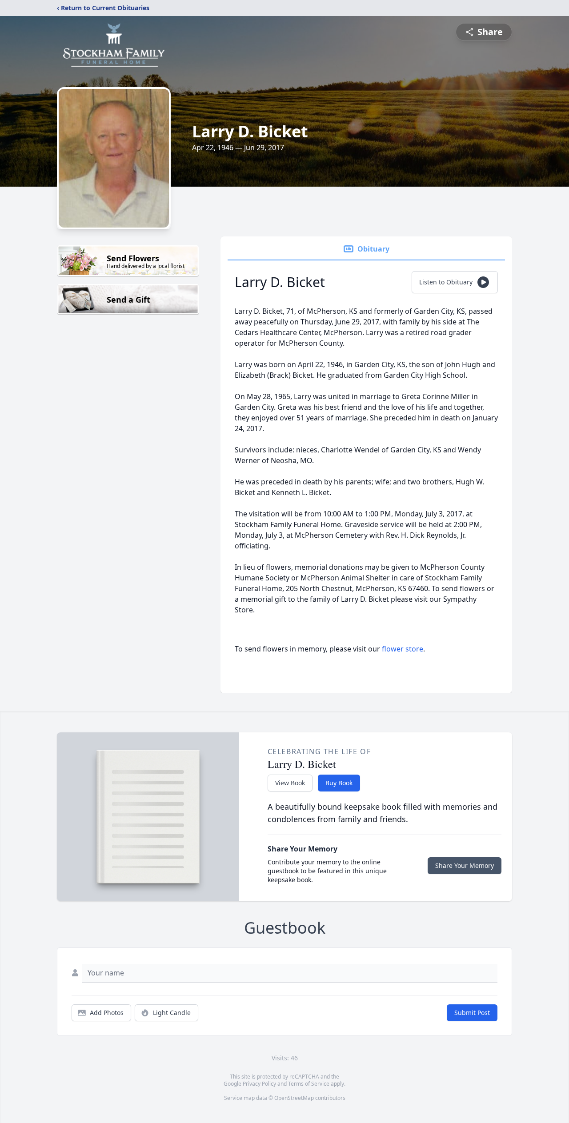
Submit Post (472, 1012)
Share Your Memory (464, 865)
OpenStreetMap (294, 1098)
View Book (290, 783)
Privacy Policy (259, 1083)
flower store (402, 649)
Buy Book (339, 783)
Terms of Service (308, 1083)
